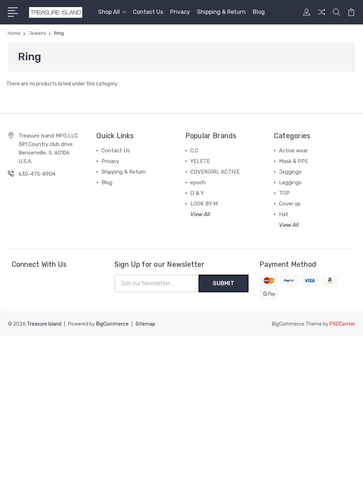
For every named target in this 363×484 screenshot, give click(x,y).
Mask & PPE (293, 161)
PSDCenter (342, 324)
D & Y (197, 193)
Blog (259, 12)
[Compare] (321, 16)
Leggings (290, 182)
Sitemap (145, 324)
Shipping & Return (221, 12)
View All (200, 214)
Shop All (109, 12)
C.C (194, 150)
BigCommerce (112, 324)
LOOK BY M (204, 204)
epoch (198, 182)
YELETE (200, 161)
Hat (283, 214)
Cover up (290, 204)
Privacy (180, 12)
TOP (284, 193)
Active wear (293, 150)
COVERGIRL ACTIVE (215, 172)
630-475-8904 (36, 174)
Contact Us (148, 12)
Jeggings (290, 172)
